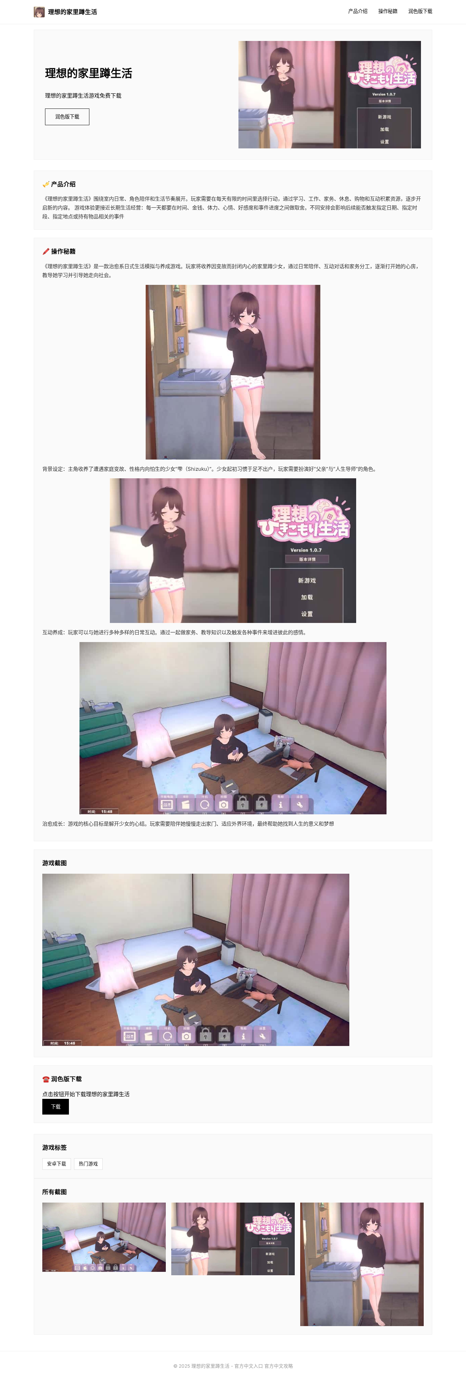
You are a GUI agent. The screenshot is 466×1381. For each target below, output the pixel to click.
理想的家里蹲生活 (72, 11)
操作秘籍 (387, 11)
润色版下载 (420, 11)
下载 (55, 1106)
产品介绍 (357, 11)
